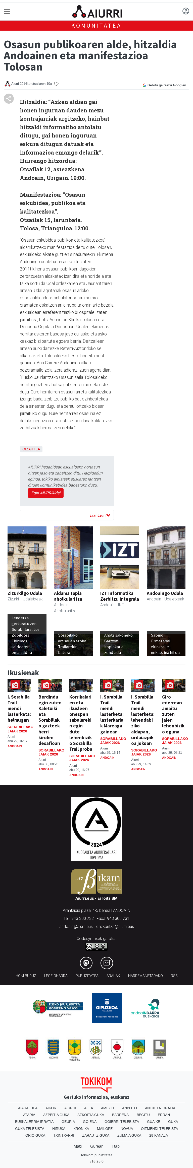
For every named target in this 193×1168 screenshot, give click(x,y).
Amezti (107, 1108)
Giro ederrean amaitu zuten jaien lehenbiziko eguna (173, 714)
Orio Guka (35, 1135)
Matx (78, 1146)
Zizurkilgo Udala (25, 593)
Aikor (50, 1108)
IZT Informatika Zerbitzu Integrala (119, 596)
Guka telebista (29, 1129)
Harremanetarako (145, 976)
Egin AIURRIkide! (45, 493)
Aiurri (70, 1108)
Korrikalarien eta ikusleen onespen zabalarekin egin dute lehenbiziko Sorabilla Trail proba (80, 723)
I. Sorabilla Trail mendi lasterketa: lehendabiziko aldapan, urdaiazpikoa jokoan (143, 720)
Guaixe (153, 1122)
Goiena (89, 1122)
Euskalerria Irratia (34, 1122)
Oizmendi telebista (159, 1129)
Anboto (129, 1108)
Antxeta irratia (160, 1108)
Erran (164, 1115)
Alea (88, 1108)
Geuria (68, 1122)
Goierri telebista (122, 1122)
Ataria (29, 1115)
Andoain (15, 746)
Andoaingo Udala (165, 593)
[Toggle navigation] (7, 11)
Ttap (116, 1146)
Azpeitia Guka (56, 1115)
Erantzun (97, 515)
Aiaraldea (27, 1108)
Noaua (127, 1129)
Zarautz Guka (95, 1135)
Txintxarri (63, 1135)
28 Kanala (158, 1135)
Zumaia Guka (129, 1135)
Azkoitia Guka (90, 1115)
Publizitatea (87, 976)
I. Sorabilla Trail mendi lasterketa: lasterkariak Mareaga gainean (112, 714)
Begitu (143, 1115)
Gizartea (31, 449)
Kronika (81, 1129)
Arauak (113, 976)
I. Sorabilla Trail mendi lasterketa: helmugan (19, 708)
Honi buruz (26, 976)
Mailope (105, 1129)
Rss (174, 976)
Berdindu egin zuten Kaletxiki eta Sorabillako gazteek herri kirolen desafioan (50, 720)
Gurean (97, 1146)
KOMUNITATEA (96, 25)
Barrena (120, 1115)
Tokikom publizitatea (96, 1155)
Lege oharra (56, 976)
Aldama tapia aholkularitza (68, 596)
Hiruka (58, 1129)
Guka (173, 1122)
